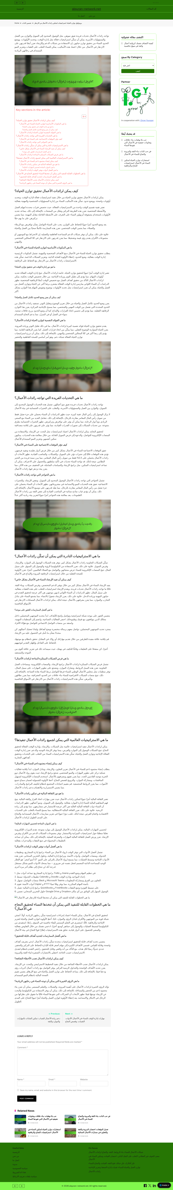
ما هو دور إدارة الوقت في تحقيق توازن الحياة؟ (38, 127)
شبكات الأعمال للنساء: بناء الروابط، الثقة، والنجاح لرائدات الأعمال (116, 1152)
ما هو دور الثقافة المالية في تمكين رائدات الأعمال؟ (39, 164)
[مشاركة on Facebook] (145, 1186)
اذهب (138, 71)
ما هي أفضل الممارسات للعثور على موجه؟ (36, 152)
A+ (17, 2)
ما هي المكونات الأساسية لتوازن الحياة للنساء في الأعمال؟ (42, 123)
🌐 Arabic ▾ (164, 1185)
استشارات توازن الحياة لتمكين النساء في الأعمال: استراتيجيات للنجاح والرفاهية (137, 163)
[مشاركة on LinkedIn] (154, 1186)
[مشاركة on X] (150, 1186)
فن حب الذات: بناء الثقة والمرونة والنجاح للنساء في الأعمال (137, 152)
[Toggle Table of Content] (82, 116)
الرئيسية (20, 8)
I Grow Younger (147, 120)
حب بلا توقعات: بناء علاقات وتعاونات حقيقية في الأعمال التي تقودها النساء (137, 143)
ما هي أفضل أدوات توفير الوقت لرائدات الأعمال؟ (38, 170)
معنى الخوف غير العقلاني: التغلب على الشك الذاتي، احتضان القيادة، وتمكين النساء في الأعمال (124, 1158)
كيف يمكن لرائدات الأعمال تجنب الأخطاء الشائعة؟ (39, 180)
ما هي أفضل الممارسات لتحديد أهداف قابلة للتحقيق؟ (40, 176)
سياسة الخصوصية (20, 1168)
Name (20, 1079)
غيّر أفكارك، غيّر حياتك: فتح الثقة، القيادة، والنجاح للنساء (111, 1163)
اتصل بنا (81, 16)
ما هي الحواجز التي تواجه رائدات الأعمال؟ (35, 142)
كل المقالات (151, 8)
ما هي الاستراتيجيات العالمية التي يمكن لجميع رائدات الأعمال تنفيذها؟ (44, 158)
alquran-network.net (86, 9)
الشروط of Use (19, 1172)
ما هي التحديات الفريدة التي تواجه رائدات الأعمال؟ (36, 135)
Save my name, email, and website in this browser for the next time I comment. (56, 1090)
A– (23, 2)
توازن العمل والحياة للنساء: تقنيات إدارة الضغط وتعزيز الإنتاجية (114, 1167)
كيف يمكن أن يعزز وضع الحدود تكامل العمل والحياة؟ (40, 130)
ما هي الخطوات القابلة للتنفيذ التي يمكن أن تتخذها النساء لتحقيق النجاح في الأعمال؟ (50, 173)
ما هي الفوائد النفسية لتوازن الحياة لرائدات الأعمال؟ (40, 132)
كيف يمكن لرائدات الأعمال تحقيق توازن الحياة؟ (35, 120)
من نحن (92, 16)
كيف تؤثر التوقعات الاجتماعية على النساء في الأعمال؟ (40, 139)
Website (84, 1079)
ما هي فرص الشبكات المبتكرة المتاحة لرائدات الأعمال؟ (41, 154)
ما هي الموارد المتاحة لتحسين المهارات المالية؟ (38, 167)
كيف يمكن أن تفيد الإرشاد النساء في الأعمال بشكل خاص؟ (42, 148)
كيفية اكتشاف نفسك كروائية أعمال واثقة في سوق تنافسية (138, 44)
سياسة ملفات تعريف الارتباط (25, 1176)
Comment (22, 1047)
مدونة (15, 1164)
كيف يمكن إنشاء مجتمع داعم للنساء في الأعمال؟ (38, 161)
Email (52, 1079)
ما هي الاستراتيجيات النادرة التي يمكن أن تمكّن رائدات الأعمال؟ (42, 145)
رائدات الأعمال (95, 1171)
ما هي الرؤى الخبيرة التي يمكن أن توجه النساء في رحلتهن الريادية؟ (45, 183)
